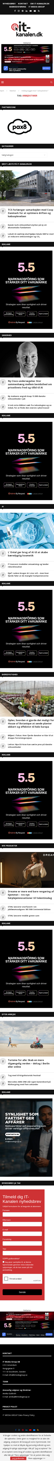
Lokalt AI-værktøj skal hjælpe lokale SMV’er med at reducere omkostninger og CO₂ (30, 235)
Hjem (2, 91)
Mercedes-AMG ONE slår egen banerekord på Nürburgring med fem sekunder (29, 1083)
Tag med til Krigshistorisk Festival (24, 1075)
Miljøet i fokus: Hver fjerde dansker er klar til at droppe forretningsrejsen (30, 736)
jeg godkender (18, 1458)
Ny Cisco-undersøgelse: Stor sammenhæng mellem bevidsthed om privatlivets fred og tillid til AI (30, 384)
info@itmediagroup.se (18, 1375)
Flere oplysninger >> (36, 1458)
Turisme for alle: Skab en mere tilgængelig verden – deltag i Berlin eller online (29, 1063)
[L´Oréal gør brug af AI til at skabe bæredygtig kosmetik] (27, 531)
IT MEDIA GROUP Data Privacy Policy (18, 1415)
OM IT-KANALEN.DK (39, 3)
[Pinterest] (22, 11)
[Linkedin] (26, 11)
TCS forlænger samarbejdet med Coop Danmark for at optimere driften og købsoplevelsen (30, 213)
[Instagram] (19, 11)
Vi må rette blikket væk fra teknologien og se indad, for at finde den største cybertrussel (30, 406)
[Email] (35, 11)
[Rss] (39, 11)
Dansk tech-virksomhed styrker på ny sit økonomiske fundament (27, 226)
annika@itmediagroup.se (19, 1396)
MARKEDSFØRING (17, 6)
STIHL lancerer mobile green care (23, 915)
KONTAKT (23, 3)
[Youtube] (31, 11)
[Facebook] (15, 11)
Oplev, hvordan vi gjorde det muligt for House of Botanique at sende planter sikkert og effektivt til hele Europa (31, 723)
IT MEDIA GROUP (37, 6)
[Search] (51, 82)
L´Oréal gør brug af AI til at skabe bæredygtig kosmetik (28, 554)
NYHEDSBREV (9, 3)
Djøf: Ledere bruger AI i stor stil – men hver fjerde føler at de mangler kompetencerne (28, 574)
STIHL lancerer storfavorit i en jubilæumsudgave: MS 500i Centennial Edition (29, 908)
